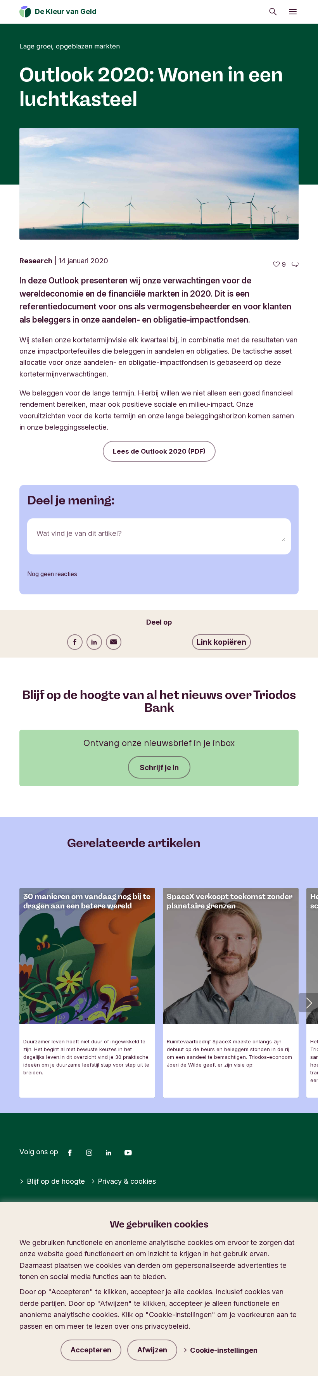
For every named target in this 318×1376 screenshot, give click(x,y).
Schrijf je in (159, 767)
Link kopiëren (221, 642)
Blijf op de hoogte (56, 1181)
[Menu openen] (293, 11)
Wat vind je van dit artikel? (79, 533)
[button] (308, 1002)
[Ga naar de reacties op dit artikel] (295, 264)
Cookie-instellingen (224, 1350)
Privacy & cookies (127, 1181)
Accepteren (91, 1350)
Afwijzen (152, 1350)
